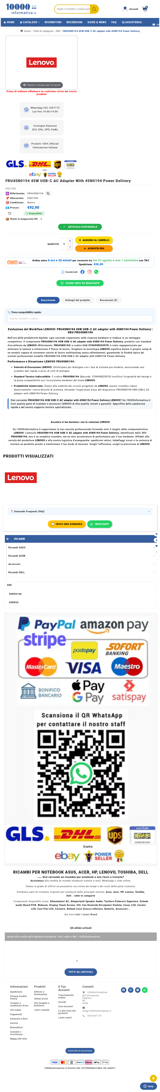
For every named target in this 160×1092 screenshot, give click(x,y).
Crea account (65, 1006)
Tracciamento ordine (66, 996)
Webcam (43, 905)
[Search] (94, 9)
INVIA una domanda (66, 524)
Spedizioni (16, 992)
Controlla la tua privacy (80, 1050)
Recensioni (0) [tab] (108, 300)
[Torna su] (153, 1078)
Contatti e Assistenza (16, 1033)
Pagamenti (16, 1014)
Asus (109, 892)
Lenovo (129, 892)
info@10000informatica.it (96, 1011)
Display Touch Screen (62, 905)
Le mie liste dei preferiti (67, 1011)
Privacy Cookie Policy (18, 997)
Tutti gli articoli (80, 972)
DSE (9, 585)
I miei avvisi (65, 1017)
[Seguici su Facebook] (123, 990)
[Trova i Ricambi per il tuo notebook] (137, 990)
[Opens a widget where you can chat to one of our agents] (148, 1086)
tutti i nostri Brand (86, 914)
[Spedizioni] (41, 169)
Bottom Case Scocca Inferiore (85, 908)
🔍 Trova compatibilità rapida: (24, 312)
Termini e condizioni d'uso (19, 1004)
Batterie (109, 908)
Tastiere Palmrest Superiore (121, 901)
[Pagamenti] (80, 1062)
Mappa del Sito (18, 1038)
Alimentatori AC (59, 901)
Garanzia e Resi (19, 1018)
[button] (80, 961)
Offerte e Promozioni (40, 993)
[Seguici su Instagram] (130, 990)
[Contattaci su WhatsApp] (145, 990)
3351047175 (94, 1015)
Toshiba (139, 892)
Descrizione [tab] (48, 300)
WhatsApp (102, 524)
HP (122, 892)
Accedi (62, 1002)
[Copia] (48, 193)
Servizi (14, 1023)
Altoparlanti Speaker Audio (87, 901)
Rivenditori (16, 1027)
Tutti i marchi (42, 1010)
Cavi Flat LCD (45, 908)
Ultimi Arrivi (41, 998)
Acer (116, 892)
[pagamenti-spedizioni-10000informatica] (81, 739)
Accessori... (123, 908)
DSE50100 (15, 594)
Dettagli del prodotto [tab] (77, 300)
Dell (69, 895)
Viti (79, 905)
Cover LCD (129, 905)
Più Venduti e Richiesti (42, 1004)
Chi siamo (15, 1010)
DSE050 (14, 602)
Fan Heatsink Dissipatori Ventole (102, 905)
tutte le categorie (84, 895)
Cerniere (60, 908)
